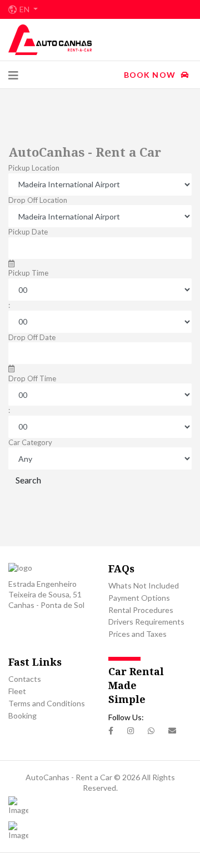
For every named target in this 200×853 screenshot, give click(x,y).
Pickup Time (28, 272)
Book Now (151, 74)
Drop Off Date (32, 337)
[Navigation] (13, 75)
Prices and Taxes (137, 633)
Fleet (17, 691)
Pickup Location (33, 167)
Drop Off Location (37, 200)
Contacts (24, 679)
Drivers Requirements (146, 621)
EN (25, 9)
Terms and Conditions (46, 703)
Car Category (30, 442)
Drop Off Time (32, 378)
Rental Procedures (140, 610)
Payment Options (139, 597)
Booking (22, 715)
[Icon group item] (110, 731)
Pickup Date (28, 231)
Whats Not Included (143, 585)
